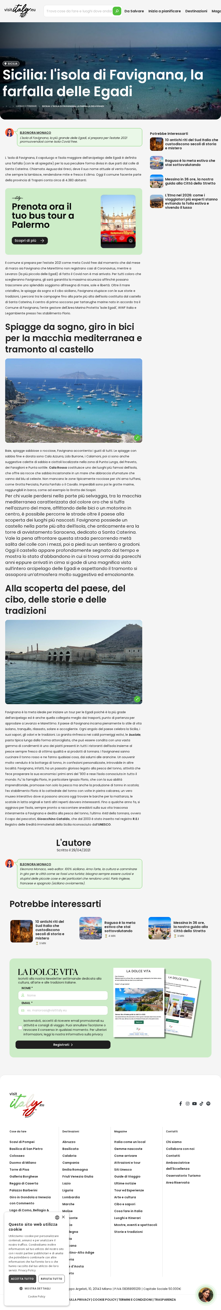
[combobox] (57, 1217)
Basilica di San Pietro (26, 1149)
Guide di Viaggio (127, 1176)
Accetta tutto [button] (22, 1279)
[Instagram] (188, 1104)
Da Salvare (134, 11)
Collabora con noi (180, 1149)
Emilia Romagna (75, 1169)
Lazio (66, 1183)
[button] (37, 1288)
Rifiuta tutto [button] (51, 1279)
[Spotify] (208, 1104)
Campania (70, 1162)
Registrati (61, 1045)
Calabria (69, 1156)
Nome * (27, 988)
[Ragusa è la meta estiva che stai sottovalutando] (157, 162)
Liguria (67, 1190)
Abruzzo (69, 1142)
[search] (117, 11)
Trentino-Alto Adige (78, 1252)
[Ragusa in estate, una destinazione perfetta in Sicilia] (90, 928)
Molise (67, 1211)
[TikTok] (201, 1104)
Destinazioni (196, 11)
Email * (27, 1003)
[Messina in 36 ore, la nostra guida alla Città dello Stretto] (157, 181)
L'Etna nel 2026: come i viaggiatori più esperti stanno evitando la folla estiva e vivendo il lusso (191, 201)
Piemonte (70, 1218)
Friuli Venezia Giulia (77, 1176)
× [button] (63, 1217)
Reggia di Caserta (23, 1183)
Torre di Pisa (19, 1169)
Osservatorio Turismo (183, 1175)
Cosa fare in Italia (128, 1211)
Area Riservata (177, 1182)
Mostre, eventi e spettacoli (135, 1225)
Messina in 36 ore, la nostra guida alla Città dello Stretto (190, 181)
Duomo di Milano (22, 1162)
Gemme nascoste (128, 1149)
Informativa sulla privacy (84, 1034)
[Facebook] (181, 1104)
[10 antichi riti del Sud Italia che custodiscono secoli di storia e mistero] (157, 144)
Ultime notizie (125, 1183)
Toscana (69, 1245)
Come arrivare (125, 1156)
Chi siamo (174, 1142)
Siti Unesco (123, 1169)
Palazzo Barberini (23, 1190)
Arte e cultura (125, 1197)
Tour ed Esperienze (129, 1190)
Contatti (173, 1156)
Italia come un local (129, 1142)
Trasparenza (165, 1299)
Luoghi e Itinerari (127, 1218)
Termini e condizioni (135, 1299)
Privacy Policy (27, 1270)
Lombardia (71, 1197)
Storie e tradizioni (128, 1232)
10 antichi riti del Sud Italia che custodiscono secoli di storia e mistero (191, 144)
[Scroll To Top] (213, 1305)
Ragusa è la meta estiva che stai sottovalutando (190, 162)
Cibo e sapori (124, 1204)
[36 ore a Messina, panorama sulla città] (159, 928)
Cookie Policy (104, 1299)
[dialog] (36, 1259)
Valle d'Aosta (73, 1266)
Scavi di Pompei (22, 1142)
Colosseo (17, 1156)
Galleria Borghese (23, 1176)
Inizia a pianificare (164, 11)
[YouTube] (194, 1104)
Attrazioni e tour (127, 1162)
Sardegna (70, 1232)
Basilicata (70, 1149)
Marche (68, 1204)
